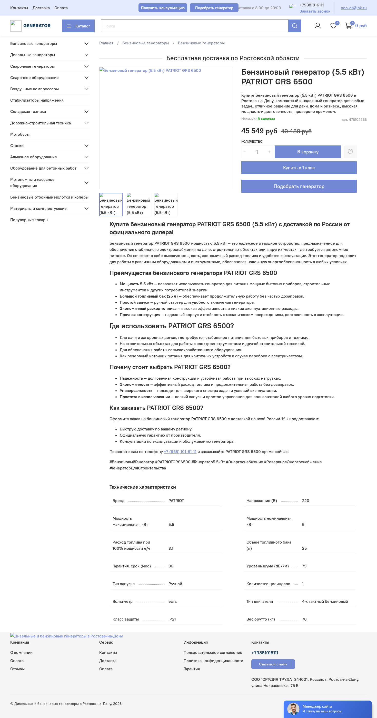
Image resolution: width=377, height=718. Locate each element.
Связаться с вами (273, 664)
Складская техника (28, 111)
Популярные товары (29, 219)
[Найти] (294, 25)
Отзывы (17, 668)
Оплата (61, 7)
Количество (251, 141)
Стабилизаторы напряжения (37, 100)
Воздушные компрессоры (34, 88)
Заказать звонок (315, 11)
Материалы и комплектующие (38, 208)
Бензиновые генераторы (145, 42)
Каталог (82, 25)
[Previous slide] (107, 128)
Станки (17, 145)
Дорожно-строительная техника (40, 122)
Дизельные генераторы (32, 54)
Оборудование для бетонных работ (43, 168)
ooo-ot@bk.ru (354, 7)
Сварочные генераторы (32, 66)
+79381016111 (312, 4)
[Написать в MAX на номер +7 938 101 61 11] (293, 8)
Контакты (19, 7)
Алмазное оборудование (33, 156)
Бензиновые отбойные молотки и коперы (49, 197)
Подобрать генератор (299, 186)
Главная (106, 42)
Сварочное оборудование (34, 77)
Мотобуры (19, 134)
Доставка (41, 7)
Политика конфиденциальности (213, 660)
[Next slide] (225, 128)
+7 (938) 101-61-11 (180, 451)
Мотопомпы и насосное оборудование (32, 182)
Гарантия (192, 668)
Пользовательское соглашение (213, 652)
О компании (21, 652)
